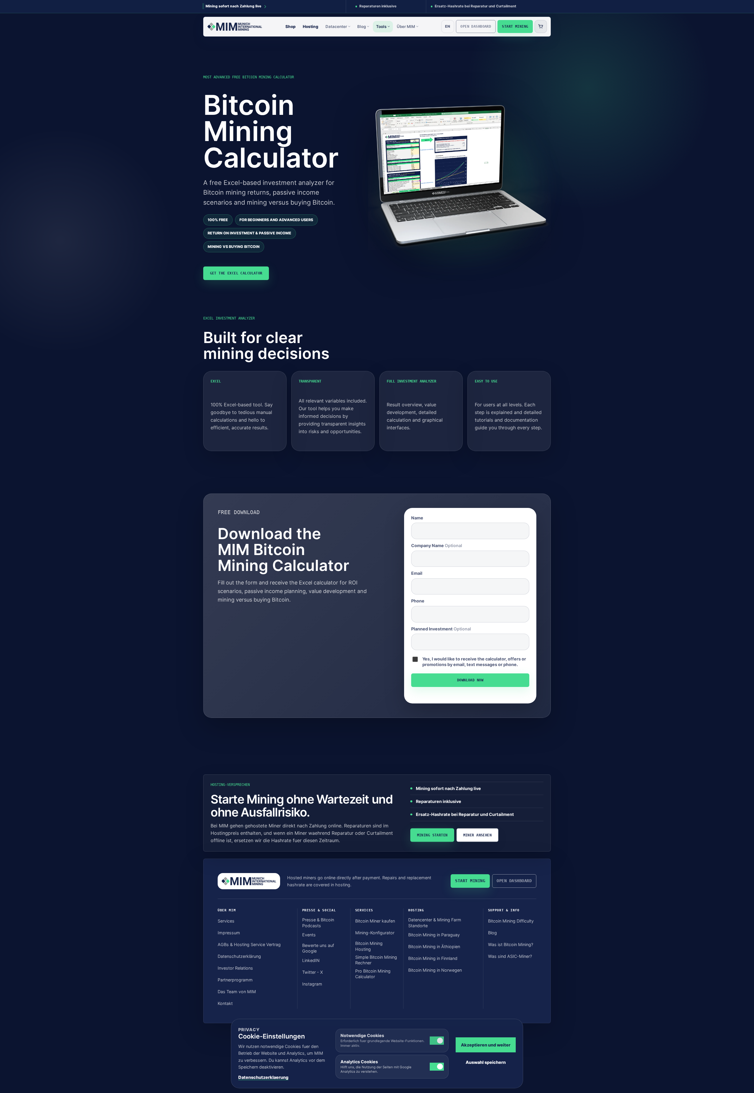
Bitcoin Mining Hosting (369, 946)
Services (226, 920)
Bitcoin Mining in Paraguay (434, 934)
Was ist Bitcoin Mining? (510, 944)
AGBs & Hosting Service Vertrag (249, 944)
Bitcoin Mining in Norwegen (435, 970)
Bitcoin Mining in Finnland (432, 958)
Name (417, 517)
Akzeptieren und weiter (485, 1044)
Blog (361, 26)
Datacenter (336, 26)
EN (447, 26)
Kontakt (225, 1003)
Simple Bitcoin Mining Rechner (376, 960)
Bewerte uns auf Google (318, 948)
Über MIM (406, 26)
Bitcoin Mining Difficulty (511, 920)
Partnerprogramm (235, 979)
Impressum (229, 932)
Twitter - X (312, 972)
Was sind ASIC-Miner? (510, 956)
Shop (290, 26)
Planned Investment (441, 628)
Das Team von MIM (237, 991)
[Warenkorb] (541, 26)
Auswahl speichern (486, 1062)
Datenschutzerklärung (239, 956)
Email (416, 573)
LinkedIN (311, 960)
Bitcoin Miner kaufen (375, 920)
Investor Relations (235, 968)
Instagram (312, 983)
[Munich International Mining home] (234, 26)
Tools (381, 26)
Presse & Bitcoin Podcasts (318, 922)
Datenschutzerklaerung (263, 1077)
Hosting (310, 26)
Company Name (436, 545)
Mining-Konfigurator (374, 932)
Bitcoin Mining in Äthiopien (434, 946)
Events (309, 934)
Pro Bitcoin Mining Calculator (373, 973)
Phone (417, 600)
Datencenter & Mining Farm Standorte (434, 922)
